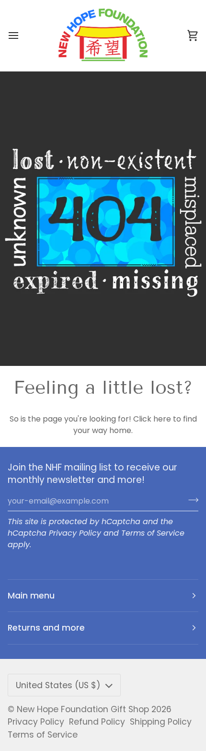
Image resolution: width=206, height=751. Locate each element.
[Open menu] (22, 35)
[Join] (190, 499)
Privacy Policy (75, 533)
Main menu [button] (31, 595)
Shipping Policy (161, 722)
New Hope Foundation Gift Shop (83, 709)
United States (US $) (58, 685)
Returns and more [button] (46, 628)
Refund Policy (97, 722)
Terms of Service (152, 533)
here (162, 418)
